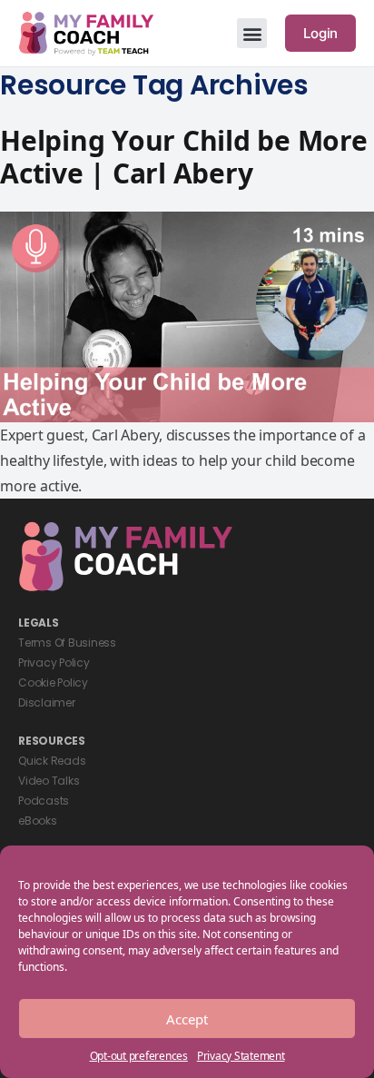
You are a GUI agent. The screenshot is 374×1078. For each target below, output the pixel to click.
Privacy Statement (241, 1055)
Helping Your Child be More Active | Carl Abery (184, 157)
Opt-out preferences (139, 1055)
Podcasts (43, 800)
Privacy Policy (54, 662)
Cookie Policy (53, 682)
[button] (252, 33)
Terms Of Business (67, 642)
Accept (187, 1019)
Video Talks (48, 780)
